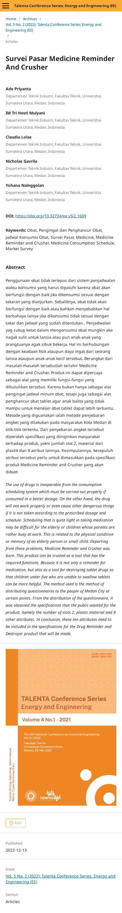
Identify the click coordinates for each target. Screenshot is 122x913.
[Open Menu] (5, 5)
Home (11, 18)
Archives (30, 18)
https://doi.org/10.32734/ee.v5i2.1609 (50, 216)
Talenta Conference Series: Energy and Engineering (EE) (65, 5)
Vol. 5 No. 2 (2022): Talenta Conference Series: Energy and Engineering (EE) (53, 27)
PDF (18, 823)
